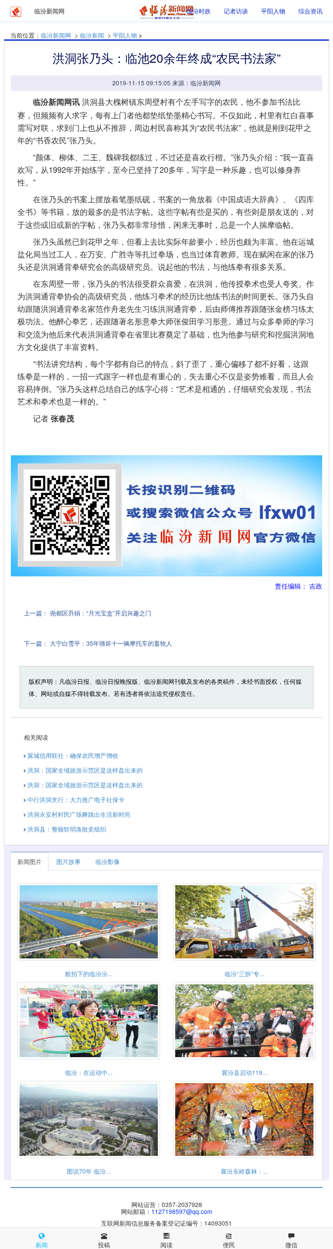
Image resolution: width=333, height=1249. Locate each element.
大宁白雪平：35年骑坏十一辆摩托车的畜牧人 (111, 643)
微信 (291, 1244)
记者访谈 (236, 10)
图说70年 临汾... (89, 1171)
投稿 (104, 1244)
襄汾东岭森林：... (244, 1171)
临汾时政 (198, 10)
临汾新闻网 (56, 35)
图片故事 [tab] (68, 861)
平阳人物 (273, 10)
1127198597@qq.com (181, 1211)
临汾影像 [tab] (107, 861)
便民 (229, 1244)
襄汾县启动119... (245, 1072)
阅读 (166, 1244)
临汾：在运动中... (89, 1072)
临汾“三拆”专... (244, 973)
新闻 (42, 1244)
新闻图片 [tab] (29, 861)
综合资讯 (310, 10)
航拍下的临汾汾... (89, 973)
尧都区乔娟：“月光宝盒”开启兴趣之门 (100, 612)
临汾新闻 (92, 35)
